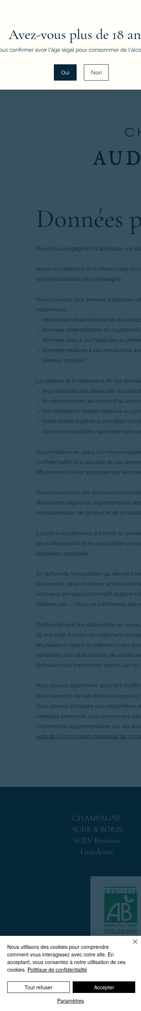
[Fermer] (131, 946)
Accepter (104, 987)
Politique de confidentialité (57, 969)
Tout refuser (38, 987)
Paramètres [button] (70, 1000)
